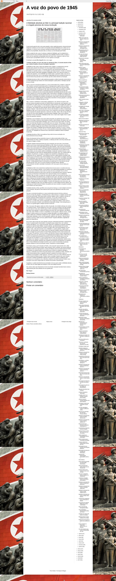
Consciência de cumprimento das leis (84, 210)
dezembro (81, 27)
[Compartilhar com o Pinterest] (52, 277)
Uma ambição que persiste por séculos (84, 236)
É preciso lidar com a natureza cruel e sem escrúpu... (84, 471)
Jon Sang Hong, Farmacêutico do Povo (84, 271)
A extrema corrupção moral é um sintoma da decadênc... (83, 479)
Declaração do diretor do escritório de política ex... (84, 382)
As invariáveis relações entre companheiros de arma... (84, 115)
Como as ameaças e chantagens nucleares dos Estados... (84, 278)
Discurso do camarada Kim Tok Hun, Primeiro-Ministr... (83, 412)
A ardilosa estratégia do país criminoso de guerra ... (84, 129)
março (80, 542)
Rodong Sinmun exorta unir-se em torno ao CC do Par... (84, 432)
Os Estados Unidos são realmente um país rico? (84, 404)
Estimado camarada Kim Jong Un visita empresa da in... (84, 491)
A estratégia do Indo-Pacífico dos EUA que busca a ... (84, 195)
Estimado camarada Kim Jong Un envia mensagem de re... (84, 216)
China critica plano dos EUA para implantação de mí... (84, 64)
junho (80, 537)
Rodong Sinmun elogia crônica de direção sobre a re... (84, 267)
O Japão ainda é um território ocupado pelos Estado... (83, 396)
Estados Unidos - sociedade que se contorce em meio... (83, 68)
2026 (79, 22)
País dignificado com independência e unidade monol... (83, 154)
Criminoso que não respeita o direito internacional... (83, 255)
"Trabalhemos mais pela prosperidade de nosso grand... (84, 146)
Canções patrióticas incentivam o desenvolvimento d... (84, 137)
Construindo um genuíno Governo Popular (84, 429)
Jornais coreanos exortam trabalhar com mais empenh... (84, 400)
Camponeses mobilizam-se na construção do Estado (84, 499)
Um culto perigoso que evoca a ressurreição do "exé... (84, 530)
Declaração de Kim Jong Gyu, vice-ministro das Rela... (84, 374)
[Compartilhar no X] (49, 277)
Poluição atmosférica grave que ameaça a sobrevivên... (84, 310)
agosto (80, 533)
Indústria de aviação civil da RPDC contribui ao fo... (84, 336)
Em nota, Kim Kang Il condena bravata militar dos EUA (83, 55)
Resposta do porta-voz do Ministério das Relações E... (83, 51)
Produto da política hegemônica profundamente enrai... (83, 83)
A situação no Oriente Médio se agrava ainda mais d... (83, 103)
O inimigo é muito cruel (84, 346)
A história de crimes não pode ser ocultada (84, 514)
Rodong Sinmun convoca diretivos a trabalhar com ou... (83, 150)
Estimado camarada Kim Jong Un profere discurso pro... (84, 417)
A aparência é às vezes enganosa (84, 179)
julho (80, 535)
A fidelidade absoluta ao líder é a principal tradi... (84, 121)
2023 (79, 548)
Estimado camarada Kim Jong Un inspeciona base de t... (84, 365)
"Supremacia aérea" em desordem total (84, 134)
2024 (79, 26)
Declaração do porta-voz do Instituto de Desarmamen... (84, 386)
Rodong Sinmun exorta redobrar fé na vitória (84, 517)
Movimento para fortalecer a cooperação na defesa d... (84, 296)
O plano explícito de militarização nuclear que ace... (84, 443)
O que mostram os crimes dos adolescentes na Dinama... (83, 525)
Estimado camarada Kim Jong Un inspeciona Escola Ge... (84, 483)
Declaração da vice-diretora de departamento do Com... (83, 171)
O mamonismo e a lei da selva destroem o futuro (84, 328)
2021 (79, 552)
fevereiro (81, 544)
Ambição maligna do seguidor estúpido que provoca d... (84, 349)
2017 (79, 560)
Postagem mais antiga (66, 321)
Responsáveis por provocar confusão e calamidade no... (84, 425)
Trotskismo (81, 299)
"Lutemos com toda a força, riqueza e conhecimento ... (83, 332)
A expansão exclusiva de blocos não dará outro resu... (84, 357)
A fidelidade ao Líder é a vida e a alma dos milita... (84, 244)
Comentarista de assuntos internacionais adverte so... (84, 250)
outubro (80, 31)
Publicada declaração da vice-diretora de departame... (84, 96)
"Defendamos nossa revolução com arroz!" (84, 213)
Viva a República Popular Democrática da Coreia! (84, 511)
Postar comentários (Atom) (36, 323)
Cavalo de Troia (82, 131)
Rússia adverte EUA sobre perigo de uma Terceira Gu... (84, 467)
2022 (79, 550)
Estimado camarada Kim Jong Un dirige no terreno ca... (84, 77)
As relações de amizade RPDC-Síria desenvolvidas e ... (84, 107)
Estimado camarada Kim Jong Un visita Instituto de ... (84, 378)
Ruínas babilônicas (83, 80)
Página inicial (49, 321)
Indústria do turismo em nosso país (84, 125)
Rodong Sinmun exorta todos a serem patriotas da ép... (84, 92)
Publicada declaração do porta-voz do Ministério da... (84, 158)
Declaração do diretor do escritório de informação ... (84, 451)
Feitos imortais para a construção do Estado (84, 440)
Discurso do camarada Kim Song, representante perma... (83, 60)
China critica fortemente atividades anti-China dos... (84, 306)
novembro (81, 29)
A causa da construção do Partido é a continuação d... (83, 287)
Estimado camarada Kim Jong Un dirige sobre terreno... (84, 495)
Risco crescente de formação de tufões (83, 507)
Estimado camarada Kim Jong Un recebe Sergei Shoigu (84, 353)
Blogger (64, 570)
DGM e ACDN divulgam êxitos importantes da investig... (84, 263)
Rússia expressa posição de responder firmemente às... (84, 176)
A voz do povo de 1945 (51, 7)
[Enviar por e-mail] (46, 277)
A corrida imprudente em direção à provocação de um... (84, 224)
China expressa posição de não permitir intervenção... (84, 462)
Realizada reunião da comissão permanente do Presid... (84, 233)
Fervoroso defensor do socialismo (83, 340)
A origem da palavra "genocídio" (83, 393)
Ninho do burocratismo (84, 118)
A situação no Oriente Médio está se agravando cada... (83, 283)
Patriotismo (81, 247)
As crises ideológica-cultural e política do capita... (84, 408)
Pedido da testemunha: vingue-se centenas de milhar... (84, 259)
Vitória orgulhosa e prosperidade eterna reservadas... (84, 436)
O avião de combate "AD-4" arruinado (84, 199)
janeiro (80, 546)
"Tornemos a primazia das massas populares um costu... (84, 343)
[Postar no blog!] (48, 277)
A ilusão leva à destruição (82, 35)
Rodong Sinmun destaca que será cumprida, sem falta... (84, 220)
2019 (79, 556)
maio (80, 539)
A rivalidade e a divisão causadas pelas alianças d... (84, 361)
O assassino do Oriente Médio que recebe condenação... (84, 504)
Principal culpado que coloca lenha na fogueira (83, 302)
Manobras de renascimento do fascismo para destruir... (83, 323)
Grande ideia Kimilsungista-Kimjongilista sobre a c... (84, 456)
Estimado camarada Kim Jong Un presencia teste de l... (84, 370)
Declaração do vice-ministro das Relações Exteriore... (84, 447)
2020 (79, 554)
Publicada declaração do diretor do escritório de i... (84, 521)
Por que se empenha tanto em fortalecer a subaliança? (84, 475)
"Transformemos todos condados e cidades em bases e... (84, 88)
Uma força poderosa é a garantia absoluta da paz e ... (84, 183)
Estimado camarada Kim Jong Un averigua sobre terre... (84, 487)
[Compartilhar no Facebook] (51, 277)
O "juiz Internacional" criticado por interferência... (83, 141)
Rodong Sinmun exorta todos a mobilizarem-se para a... (84, 187)
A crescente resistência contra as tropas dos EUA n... (84, 206)
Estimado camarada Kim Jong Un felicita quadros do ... (84, 421)
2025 (79, 24)
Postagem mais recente (32, 321)
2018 (79, 558)
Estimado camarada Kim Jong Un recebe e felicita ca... (84, 43)
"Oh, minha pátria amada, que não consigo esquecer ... (84, 162)
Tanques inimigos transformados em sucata (83, 73)
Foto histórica (82, 459)
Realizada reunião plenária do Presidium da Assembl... (84, 318)
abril (80, 541)
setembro (81, 33)
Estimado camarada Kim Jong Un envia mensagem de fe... (84, 47)
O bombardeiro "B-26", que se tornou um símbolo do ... (83, 228)
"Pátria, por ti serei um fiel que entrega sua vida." (83, 39)
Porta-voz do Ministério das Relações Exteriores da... (84, 191)
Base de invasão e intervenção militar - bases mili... (83, 202)
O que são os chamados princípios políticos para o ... (84, 111)
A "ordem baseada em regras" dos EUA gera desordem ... (84, 314)
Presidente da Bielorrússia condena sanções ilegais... (84, 274)
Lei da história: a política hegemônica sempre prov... (84, 240)
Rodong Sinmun (30, 273)
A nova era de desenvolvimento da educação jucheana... (84, 166)
